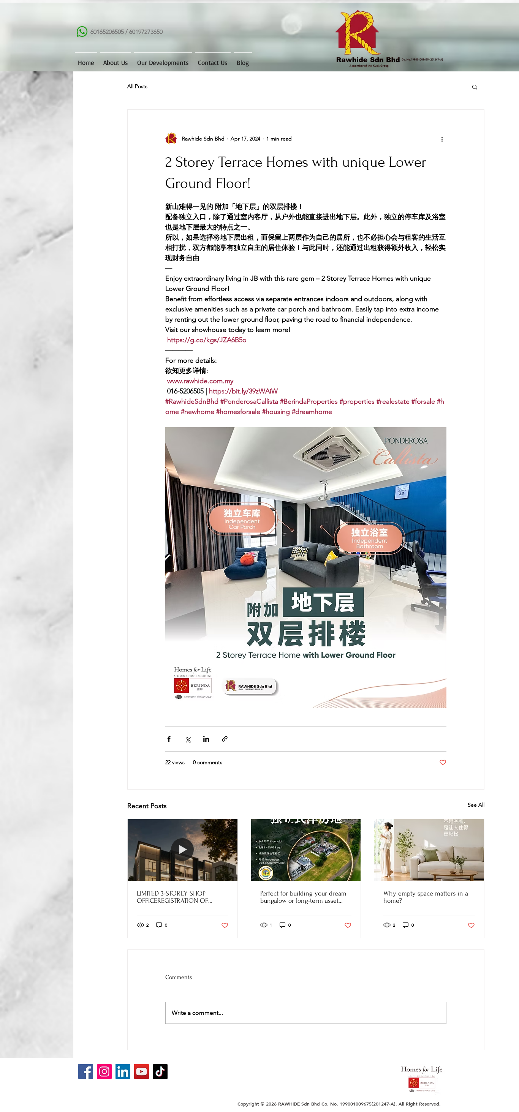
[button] (474, 87)
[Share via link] (224, 738)
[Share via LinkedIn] (206, 738)
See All (476, 804)
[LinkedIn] (123, 1071)
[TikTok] (160, 1071)
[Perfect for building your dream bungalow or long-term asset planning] (306, 850)
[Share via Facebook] (168, 738)
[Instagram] (104, 1071)
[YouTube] (141, 1071)
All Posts (137, 86)
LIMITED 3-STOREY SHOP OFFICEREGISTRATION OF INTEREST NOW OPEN (172, 897)
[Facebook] (85, 1071)
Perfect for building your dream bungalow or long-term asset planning (303, 897)
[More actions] (441, 138)
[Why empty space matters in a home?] (429, 850)
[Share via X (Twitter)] (187, 738)
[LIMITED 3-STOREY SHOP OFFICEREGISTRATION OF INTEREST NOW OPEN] (182, 850)
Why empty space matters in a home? (425, 897)
